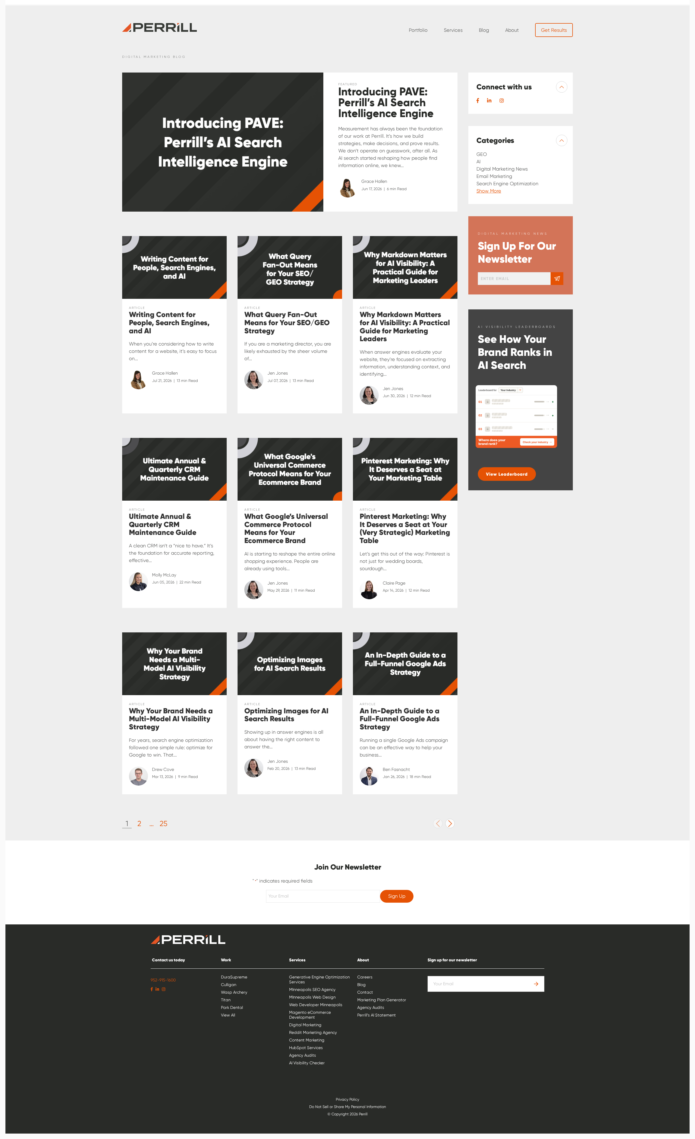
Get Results (554, 30)
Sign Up (396, 896)
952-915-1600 (163, 980)
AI (478, 161)
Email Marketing (494, 176)
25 (164, 823)
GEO (481, 154)
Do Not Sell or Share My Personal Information (347, 1107)
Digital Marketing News (502, 169)
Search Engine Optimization (507, 183)
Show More (488, 191)
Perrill (159, 27)
